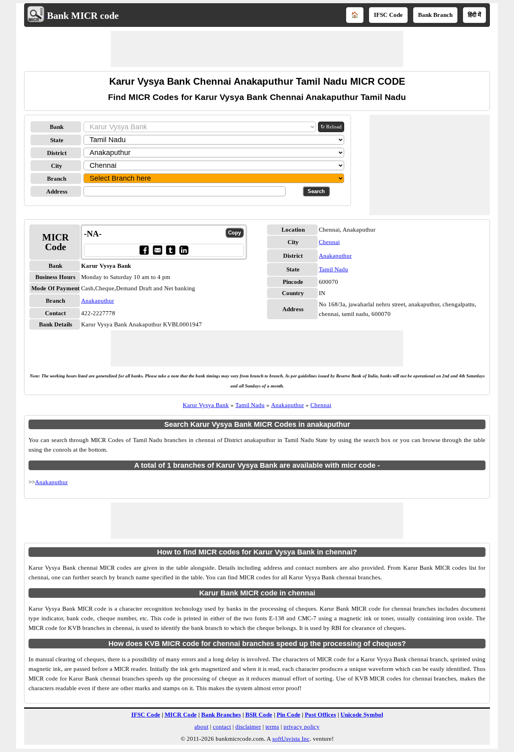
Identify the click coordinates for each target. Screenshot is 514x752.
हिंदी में (474, 15)
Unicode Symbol (362, 714)
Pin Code (288, 714)
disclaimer (248, 726)
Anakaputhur (97, 301)
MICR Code (181, 714)
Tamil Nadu (333, 269)
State (56, 140)
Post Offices (320, 714)
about (201, 726)
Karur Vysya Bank (206, 405)
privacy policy (302, 726)
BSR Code (258, 714)
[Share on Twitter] (170, 250)
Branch (56, 178)
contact (222, 726)
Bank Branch (435, 15)
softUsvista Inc (291, 739)
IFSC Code (388, 15)
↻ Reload (331, 127)
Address (56, 191)
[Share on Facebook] (144, 250)
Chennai (329, 242)
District (57, 153)
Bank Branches (221, 714)
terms (272, 726)
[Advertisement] (257, 49)
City (56, 166)
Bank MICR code (83, 15)
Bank (56, 127)
